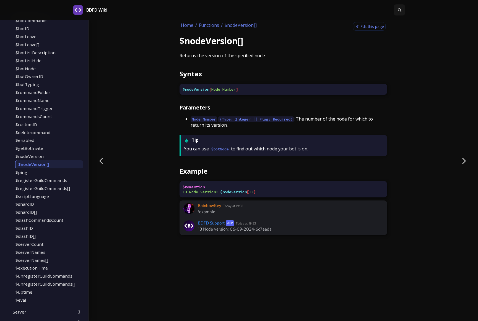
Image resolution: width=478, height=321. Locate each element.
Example (193, 171)
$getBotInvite (29, 148)
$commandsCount (33, 116)
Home (187, 25)
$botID (22, 28)
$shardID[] (26, 212)
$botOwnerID (29, 76)
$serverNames (30, 252)
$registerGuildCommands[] (42, 188)
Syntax (191, 73)
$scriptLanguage (32, 196)
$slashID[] (25, 236)
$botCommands (31, 20)
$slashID (24, 228)
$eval (20, 300)
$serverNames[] (31, 260)
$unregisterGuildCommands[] (45, 284)
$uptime (23, 292)
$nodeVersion (29, 156)
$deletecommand (32, 132)
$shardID (24, 204)
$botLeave (26, 36)
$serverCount (29, 244)
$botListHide (28, 60)
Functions (209, 25)
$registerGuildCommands (41, 180)
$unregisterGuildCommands (43, 276)
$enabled (24, 140)
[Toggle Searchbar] (399, 9)
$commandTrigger (34, 108)
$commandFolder (32, 92)
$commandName (32, 100)
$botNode (25, 68)
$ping (21, 172)
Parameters (195, 107)
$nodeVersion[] (33, 164)
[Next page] (464, 160)
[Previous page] (101, 160)
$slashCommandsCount (39, 220)
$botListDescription (35, 52)
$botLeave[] (27, 44)
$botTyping (27, 84)
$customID (26, 124)
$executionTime (31, 268)
